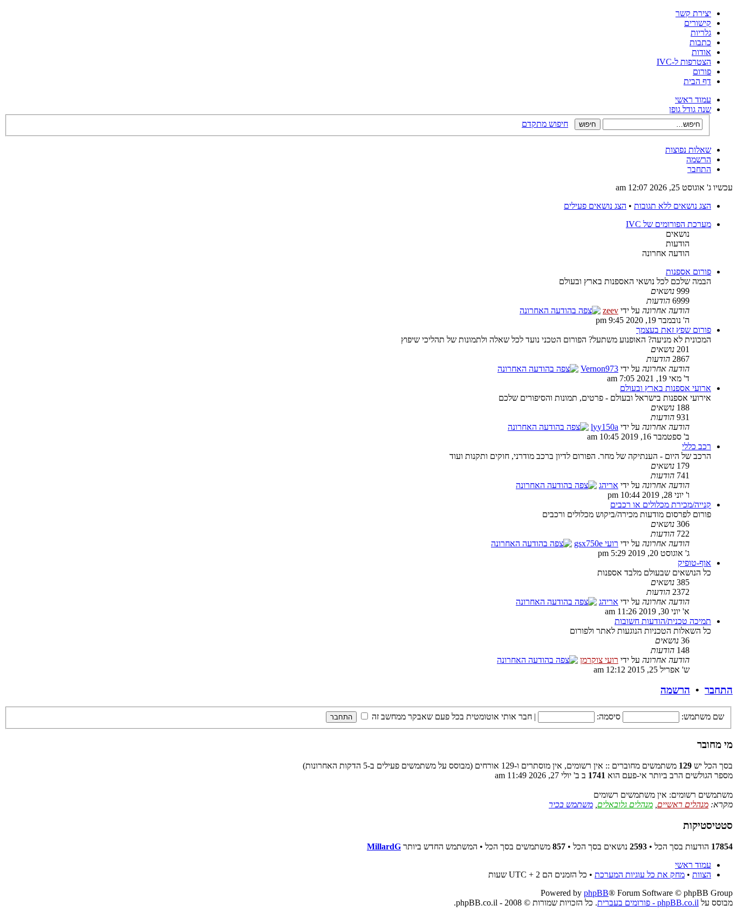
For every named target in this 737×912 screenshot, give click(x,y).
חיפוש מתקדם (545, 123)
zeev (610, 310)
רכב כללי (696, 446)
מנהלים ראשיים (682, 804)
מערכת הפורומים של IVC (668, 224)
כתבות (700, 42)
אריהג (608, 485)
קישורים (697, 23)
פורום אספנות (688, 271)
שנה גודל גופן (690, 109)
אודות (701, 52)
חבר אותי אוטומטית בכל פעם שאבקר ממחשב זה (451, 716)
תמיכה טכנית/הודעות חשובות (663, 621)
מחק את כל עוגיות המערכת (640, 874)
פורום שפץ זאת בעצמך (673, 329)
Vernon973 (599, 368)
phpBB (596, 892)
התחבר (699, 169)
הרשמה (698, 159)
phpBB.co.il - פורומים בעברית (648, 902)
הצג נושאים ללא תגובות (672, 205)
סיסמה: (608, 716)
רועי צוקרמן (599, 659)
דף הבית (697, 81)
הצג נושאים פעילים (595, 205)
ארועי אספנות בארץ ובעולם (665, 388)
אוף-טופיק (694, 562)
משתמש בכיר (571, 804)
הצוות (701, 874)
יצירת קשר (693, 13)
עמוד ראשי (693, 99)
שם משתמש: (702, 716)
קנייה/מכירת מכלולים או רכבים (660, 504)
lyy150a (604, 426)
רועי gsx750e (596, 543)
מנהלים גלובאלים (625, 804)
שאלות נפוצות (688, 149)
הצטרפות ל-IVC (684, 61)
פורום (702, 71)
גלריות (701, 32)
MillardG (384, 846)
